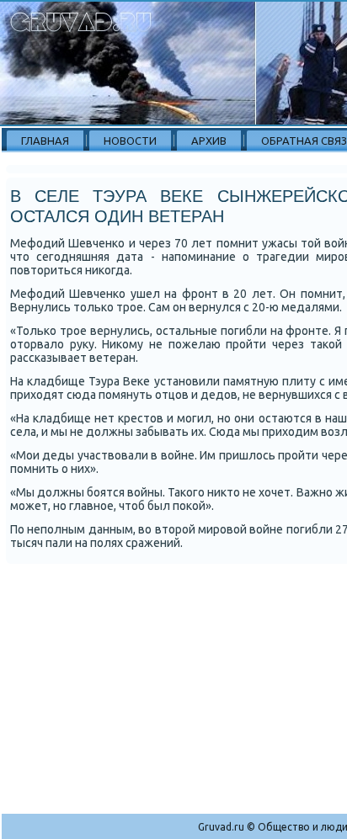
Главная (45, 140)
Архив (209, 140)
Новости (130, 140)
